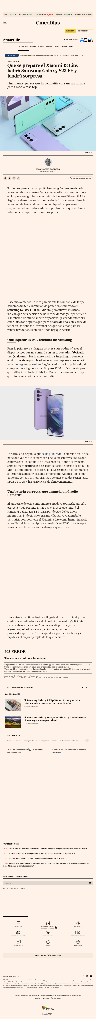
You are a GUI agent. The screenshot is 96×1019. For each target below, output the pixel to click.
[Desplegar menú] (5, 23)
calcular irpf (18, 926)
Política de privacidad (64, 995)
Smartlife (11, 40)
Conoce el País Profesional (48, 955)
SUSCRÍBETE (70, 31)
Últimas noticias (11, 844)
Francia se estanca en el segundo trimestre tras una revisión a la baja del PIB (42, 853)
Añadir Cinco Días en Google (82, 178)
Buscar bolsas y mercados (15, 876)
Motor (64, 47)
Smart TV (41, 47)
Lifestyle (57, 47)
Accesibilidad (76, 995)
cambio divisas (48, 936)
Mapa (36, 998)
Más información (13, 752)
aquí (59, 752)
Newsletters (46, 998)
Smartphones (23, 47)
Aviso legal (24, 995)
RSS (40, 998)
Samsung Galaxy (13, 741)
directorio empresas (78, 936)
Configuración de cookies (48, 995)
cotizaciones (18, 945)
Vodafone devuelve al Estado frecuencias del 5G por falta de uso (36, 858)
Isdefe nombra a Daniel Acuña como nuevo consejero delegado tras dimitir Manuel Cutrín (48, 848)
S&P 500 (22, 15)
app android (78, 945)
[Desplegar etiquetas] (87, 740)
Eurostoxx (14, 888)
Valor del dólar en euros (83, 15)
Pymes (71, 47)
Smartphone (44, 741)
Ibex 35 (6, 15)
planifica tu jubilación (18, 936)
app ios (48, 945)
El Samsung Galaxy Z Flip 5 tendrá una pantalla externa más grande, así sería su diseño (52, 701)
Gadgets (49, 47)
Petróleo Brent (41, 15)
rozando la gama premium (24, 364)
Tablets (33, 47)
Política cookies (34, 995)
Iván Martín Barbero (48, 169)
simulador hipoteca (47, 926)
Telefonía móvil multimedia (69, 741)
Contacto (17, 995)
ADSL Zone (85, 40)
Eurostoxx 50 (61, 15)
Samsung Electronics (30, 741)
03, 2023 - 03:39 (48, 172)
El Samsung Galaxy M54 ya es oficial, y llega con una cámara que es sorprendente (55, 719)
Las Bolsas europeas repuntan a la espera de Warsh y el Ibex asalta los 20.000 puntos (51, 55)
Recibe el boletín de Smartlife (22, 688)
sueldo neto (78, 926)
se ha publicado (52, 454)
